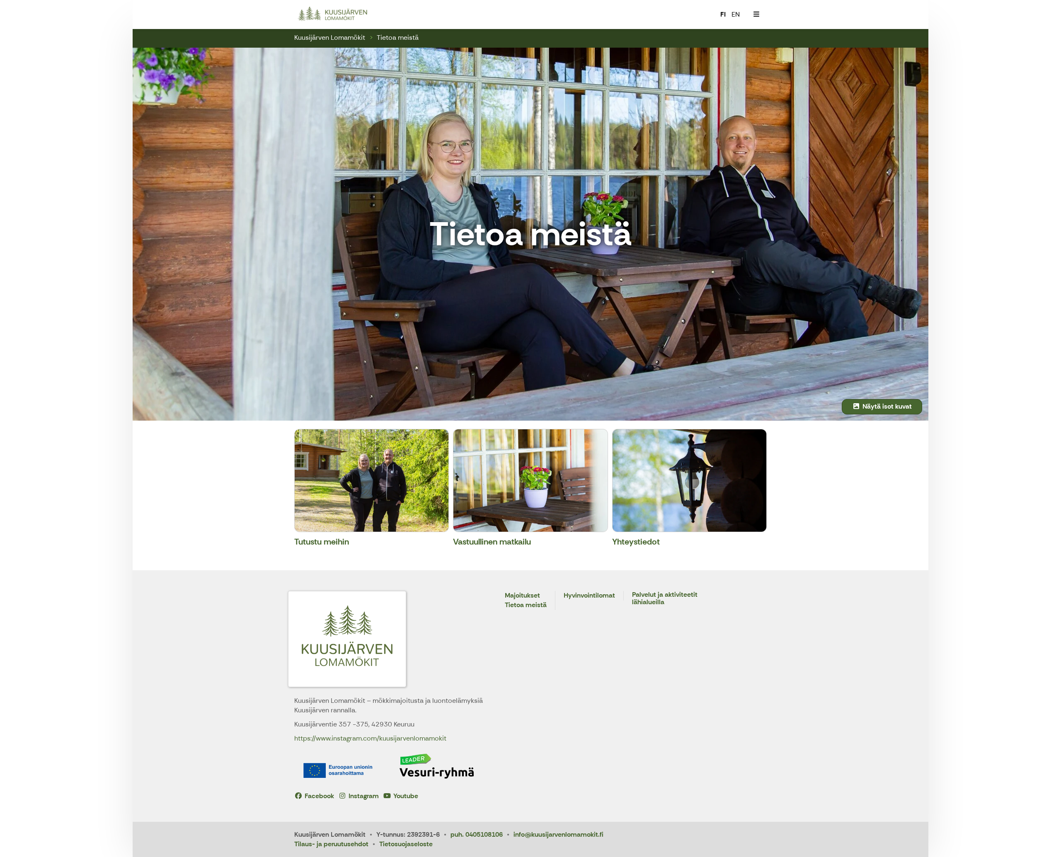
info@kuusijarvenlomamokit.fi (558, 834)
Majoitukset (522, 596)
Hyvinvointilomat (589, 596)
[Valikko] (756, 14)
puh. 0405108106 (477, 834)
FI (723, 14)
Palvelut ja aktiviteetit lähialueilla (665, 598)
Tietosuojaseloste (406, 844)
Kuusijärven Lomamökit (329, 37)
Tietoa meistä (398, 37)
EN (736, 14)
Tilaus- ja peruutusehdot (331, 844)
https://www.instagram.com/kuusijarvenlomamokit (370, 738)
